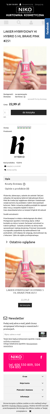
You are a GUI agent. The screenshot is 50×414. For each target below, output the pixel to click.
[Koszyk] (43, 22)
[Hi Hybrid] (17, 147)
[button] (6, 22)
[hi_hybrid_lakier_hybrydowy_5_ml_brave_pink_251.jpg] (25, 68)
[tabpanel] (25, 215)
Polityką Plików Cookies (19, 405)
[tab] (25, 178)
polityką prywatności (11, 341)
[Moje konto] (31, 22)
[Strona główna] (25, 12)
